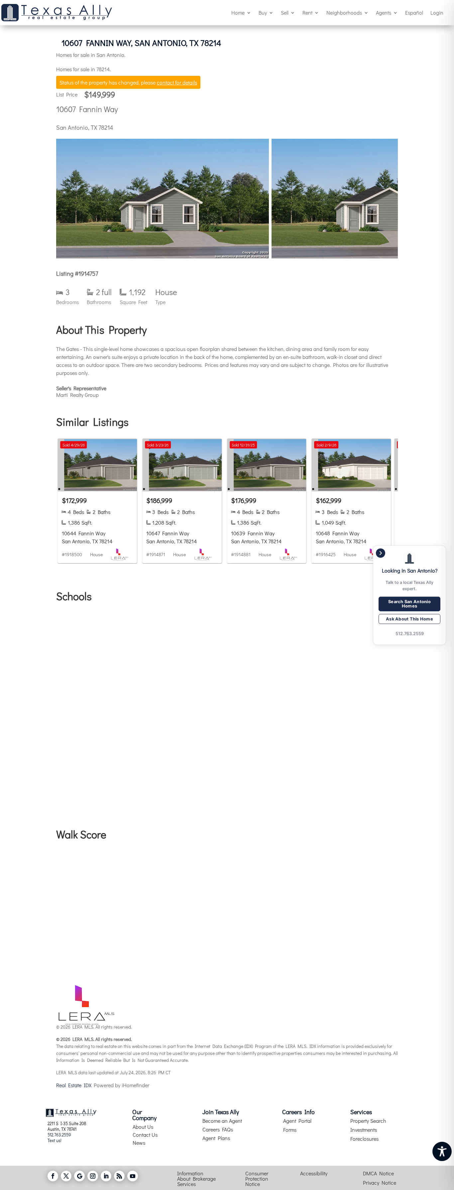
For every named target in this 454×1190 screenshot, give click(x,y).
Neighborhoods (344, 12)
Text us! (54, 1140)
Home (238, 12)
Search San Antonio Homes (409, 603)
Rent (307, 12)
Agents (383, 12)
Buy (263, 12)
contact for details (177, 82)
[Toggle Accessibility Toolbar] (442, 1151)
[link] (97, 500)
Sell (284, 12)
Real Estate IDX (73, 1085)
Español (414, 12)
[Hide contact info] (380, 553)
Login (436, 12)
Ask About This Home (409, 618)
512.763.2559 (59, 1134)
